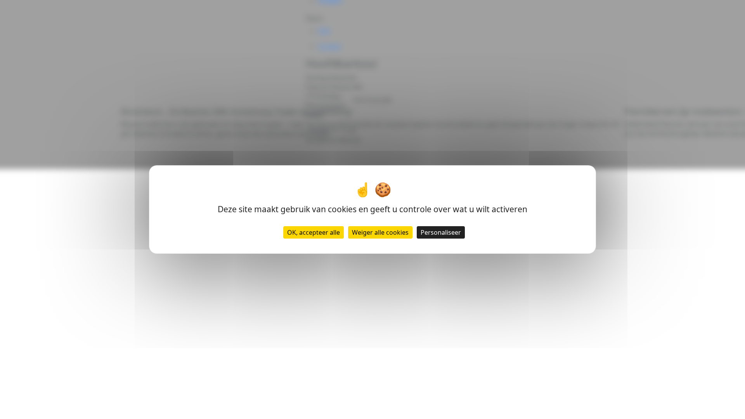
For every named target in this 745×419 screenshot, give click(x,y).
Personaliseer (441, 232)
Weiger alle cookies (380, 232)
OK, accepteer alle (313, 232)
